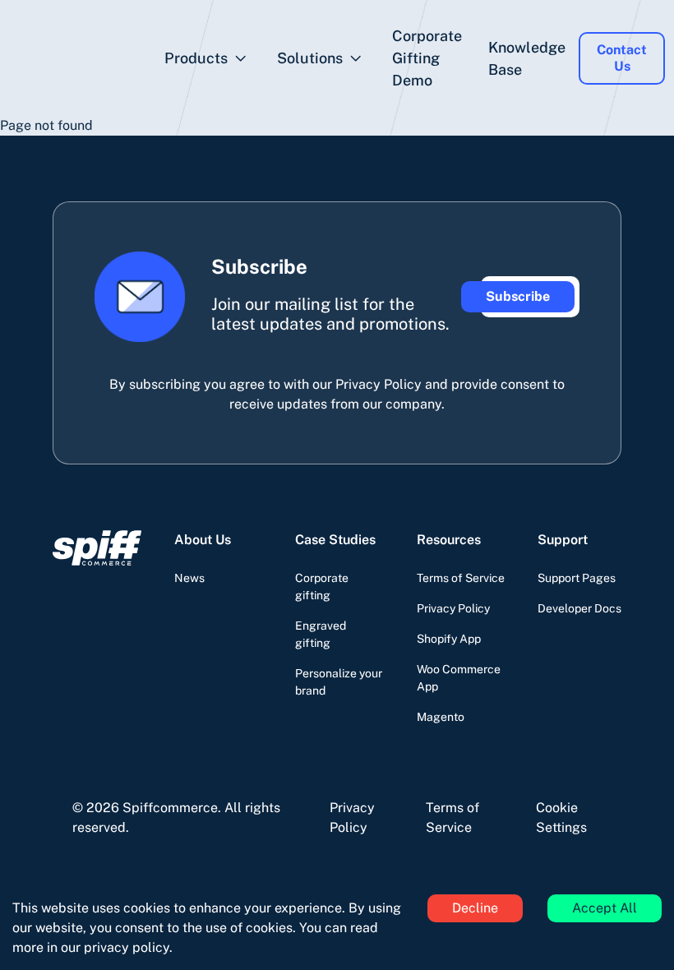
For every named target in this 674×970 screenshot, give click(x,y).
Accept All (604, 908)
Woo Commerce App (459, 678)
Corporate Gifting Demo (427, 58)
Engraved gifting (320, 634)
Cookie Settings (561, 817)
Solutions (310, 58)
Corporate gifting (322, 586)
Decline (475, 908)
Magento (440, 716)
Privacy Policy (453, 608)
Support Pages (577, 577)
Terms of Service (461, 577)
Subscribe (518, 296)
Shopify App (449, 638)
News (189, 577)
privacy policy (126, 947)
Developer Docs (579, 608)
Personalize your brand (338, 682)
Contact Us (622, 58)
